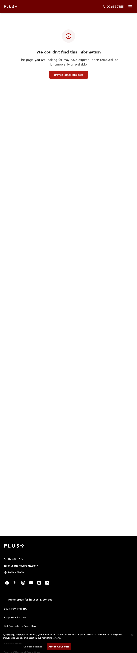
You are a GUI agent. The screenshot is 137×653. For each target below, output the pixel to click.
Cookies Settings (33, 646)
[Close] (131, 635)
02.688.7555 (115, 6)
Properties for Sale (15, 617)
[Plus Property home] (10, 6)
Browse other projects (68, 75)
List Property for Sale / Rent (20, 626)
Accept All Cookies (58, 646)
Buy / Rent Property (15, 609)
